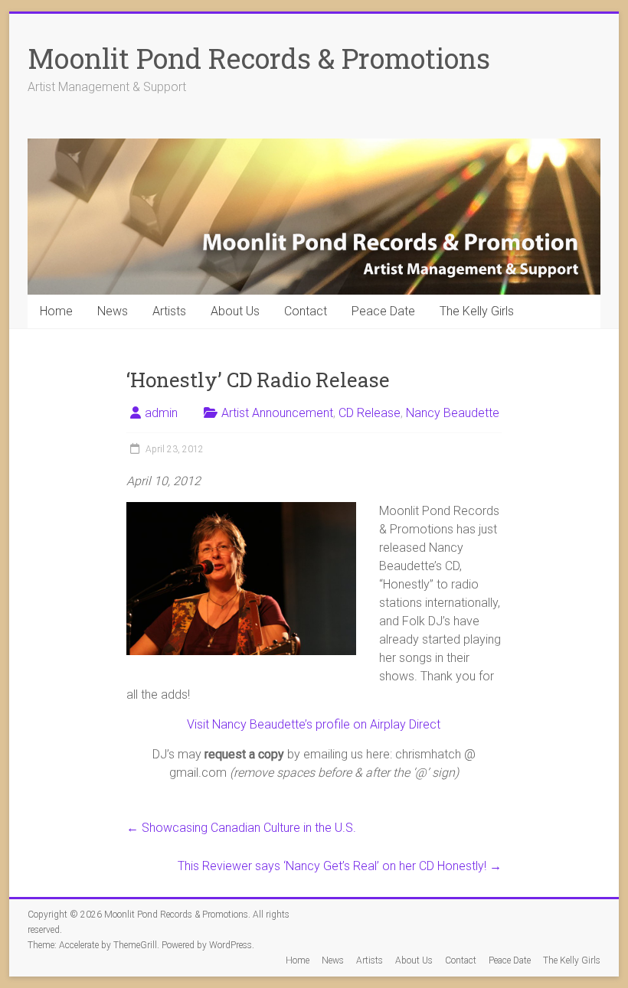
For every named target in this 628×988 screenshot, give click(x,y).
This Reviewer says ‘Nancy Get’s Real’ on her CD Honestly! (340, 866)
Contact (305, 311)
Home (56, 311)
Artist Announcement (277, 413)
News (112, 311)
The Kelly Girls (477, 311)
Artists (169, 311)
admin (161, 413)
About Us (235, 311)
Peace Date (383, 311)
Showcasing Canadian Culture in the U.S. (241, 827)
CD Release (370, 413)
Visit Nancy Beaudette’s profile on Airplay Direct (313, 724)
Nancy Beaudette (452, 413)
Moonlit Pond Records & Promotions (259, 58)
